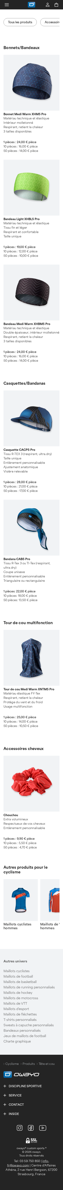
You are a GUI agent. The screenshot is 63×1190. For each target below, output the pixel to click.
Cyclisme (12, 1064)
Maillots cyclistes (17, 971)
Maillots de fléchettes (20, 1014)
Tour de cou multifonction (28, 623)
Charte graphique (17, 1041)
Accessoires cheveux (24, 748)
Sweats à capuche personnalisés (29, 1025)
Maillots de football (18, 976)
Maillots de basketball (20, 982)
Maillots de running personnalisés (29, 987)
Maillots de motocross (21, 998)
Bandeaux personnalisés (22, 1031)
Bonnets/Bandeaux (22, 48)
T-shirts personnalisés (20, 1020)
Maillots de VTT (15, 1004)
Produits (29, 1064)
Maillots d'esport (16, 1009)
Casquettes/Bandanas (25, 383)
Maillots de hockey (18, 993)
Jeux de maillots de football (25, 1036)
